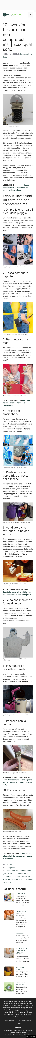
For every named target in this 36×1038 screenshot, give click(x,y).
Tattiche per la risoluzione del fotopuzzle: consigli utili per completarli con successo (22, 900)
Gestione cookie (30, 1036)
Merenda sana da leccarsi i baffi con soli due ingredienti (22, 959)
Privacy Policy (18, 1035)
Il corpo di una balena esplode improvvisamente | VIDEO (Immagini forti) (17, 782)
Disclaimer (27, 1035)
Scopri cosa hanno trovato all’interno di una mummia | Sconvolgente (16, 187)
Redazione (8, 1035)
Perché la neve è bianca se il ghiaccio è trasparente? (16, 402)
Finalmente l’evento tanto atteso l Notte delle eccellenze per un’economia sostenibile (18, 879)
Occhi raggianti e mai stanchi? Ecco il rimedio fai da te (22, 974)
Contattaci (18, 1023)
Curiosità (8, 865)
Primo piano (10, 868)
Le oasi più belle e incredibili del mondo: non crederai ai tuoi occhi (17, 856)
